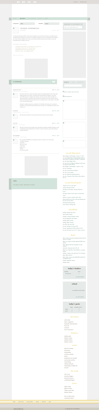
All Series (66, 367)
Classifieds (31, 18)
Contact (37, 401)
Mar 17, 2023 (55, 123)
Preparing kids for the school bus (25, 49)
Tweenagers (69, 168)
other (22, 23)
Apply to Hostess (68, 388)
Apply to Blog (67, 386)
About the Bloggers (68, 376)
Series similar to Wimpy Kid (69, 204)
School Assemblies (29, 28)
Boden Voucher (69, 214)
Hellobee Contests (68, 342)
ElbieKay (15, 110)
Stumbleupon (41, 82)
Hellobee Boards (26, 11)
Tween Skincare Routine (72, 170)
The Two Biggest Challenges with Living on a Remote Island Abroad (74, 163)
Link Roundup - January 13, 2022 (76, 156)
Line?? (64, 191)
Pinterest (27, 2)
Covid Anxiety (70, 172)
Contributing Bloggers (69, 380)
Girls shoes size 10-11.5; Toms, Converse (76, 230)
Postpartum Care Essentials (70, 358)
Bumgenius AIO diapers (72, 218)
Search (66, 82)
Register (83, 1)
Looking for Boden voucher (73, 216)
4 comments (17, 81)
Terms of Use (21, 401)
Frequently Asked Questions (70, 324)
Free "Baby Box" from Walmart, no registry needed (74, 250)
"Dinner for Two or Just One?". (70, 185)
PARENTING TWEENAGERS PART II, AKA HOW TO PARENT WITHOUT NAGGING (74, 158)
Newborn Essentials (68, 354)
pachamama (16, 135)
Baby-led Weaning (68, 348)
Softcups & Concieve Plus (72, 226)
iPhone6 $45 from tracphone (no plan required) (72, 245)
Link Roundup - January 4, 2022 (76, 166)
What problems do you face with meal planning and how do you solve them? (74, 199)
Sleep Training (67, 362)
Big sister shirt (71, 224)
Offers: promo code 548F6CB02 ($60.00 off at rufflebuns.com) (74, 257)
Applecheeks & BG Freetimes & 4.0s (75, 228)
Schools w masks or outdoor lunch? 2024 (72, 197)
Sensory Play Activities (69, 360)
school (46, 23)
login (21, 184)
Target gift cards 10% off (73, 248)
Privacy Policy (30, 401)
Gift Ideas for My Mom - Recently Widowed (72, 189)
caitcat (15, 123)
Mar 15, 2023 (55, 89)
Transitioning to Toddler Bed (70, 365)
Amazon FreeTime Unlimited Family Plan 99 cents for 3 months (74, 238)
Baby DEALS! (69, 255)
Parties (66, 356)
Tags (73, 82)
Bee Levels (66, 325)
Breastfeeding (67, 352)
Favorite (51, 82)
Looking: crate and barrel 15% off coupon (76, 253)
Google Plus (13, 2)
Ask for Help (67, 320)
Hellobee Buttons (68, 392)
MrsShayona (68, 273)
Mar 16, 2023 (55, 110)
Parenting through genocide (69, 202)
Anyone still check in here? (69, 187)
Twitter (16, 2)
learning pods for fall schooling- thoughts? (28, 46)
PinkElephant (17, 89)
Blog (15, 18)
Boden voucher (70, 220)
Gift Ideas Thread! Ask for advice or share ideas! (73, 193)
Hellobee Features (68, 340)
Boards (22, 18)
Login (76, 1)
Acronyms (66, 327)
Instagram (32, 2)
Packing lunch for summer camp (24, 51)
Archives (80, 82)
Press (50, 401)
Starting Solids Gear (68, 364)
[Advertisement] (36, 68)
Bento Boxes (67, 350)
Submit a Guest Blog (69, 390)
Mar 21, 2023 (55, 135)
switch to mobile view (18, 408)
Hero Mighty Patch (71, 161)
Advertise (44, 401)
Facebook (21, 2)
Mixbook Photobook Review (73, 174)
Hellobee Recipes (68, 338)
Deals (40, 18)
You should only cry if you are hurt (25, 48)
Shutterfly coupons (71, 260)
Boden (68, 262)
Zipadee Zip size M (71, 212)
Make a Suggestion (68, 322)
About (14, 401)
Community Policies (69, 398)
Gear (46, 18)
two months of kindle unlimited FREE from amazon (74, 242)
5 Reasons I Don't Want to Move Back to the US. (74, 176)
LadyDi (24, 30)
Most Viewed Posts (68, 329)
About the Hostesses (69, 378)
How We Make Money (69, 396)
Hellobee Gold (67, 336)
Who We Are (67, 374)
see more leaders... (80, 276)
